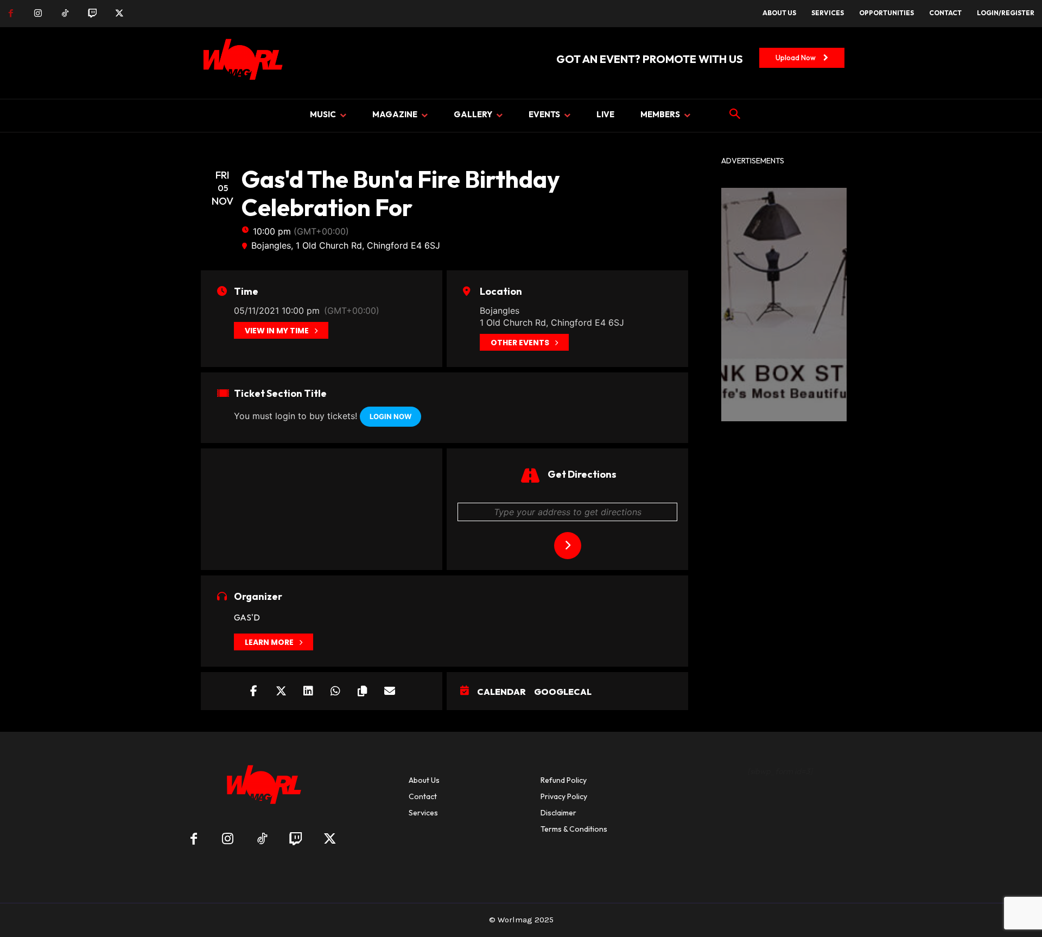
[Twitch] (92, 13)
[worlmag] (241, 63)
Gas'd (247, 617)
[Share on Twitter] (281, 691)
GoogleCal (563, 691)
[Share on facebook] (254, 691)
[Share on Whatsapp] (335, 691)
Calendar (501, 691)
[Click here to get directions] (567, 545)
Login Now (390, 416)
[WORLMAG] (261, 788)
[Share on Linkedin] (308, 691)
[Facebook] (11, 13)
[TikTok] (65, 13)
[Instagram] (38, 13)
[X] (119, 13)
